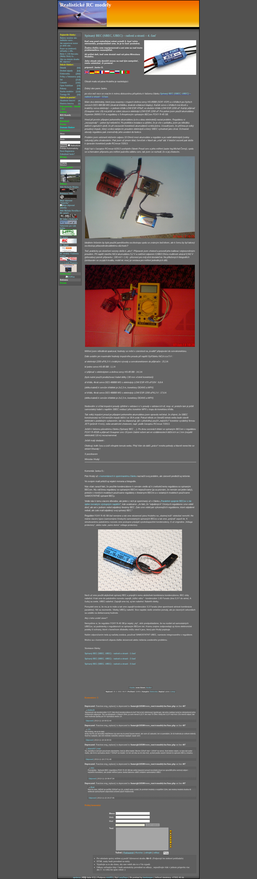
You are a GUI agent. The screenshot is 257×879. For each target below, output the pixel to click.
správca (76, 877)
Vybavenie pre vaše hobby (68, 227)
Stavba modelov (70, 91)
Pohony (70, 88)
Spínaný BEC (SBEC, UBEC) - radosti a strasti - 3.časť (110, 664)
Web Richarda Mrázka (69, 187)
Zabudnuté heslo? (67, 154)
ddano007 (92, 749)
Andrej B (90, 710)
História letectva (70, 103)
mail (99, 749)
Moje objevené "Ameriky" (66, 201)
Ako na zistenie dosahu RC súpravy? (69, 60)
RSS (62, 118)
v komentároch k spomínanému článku (118, 476)
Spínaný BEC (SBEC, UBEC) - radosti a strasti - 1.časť (110, 653)
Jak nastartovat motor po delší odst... (69, 44)
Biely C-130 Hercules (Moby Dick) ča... (69, 55)
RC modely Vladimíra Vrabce (69, 254)
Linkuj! (173, 691)
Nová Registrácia (67, 151)
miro (92, 768)
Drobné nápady (70, 71)
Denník (70, 68)
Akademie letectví (70, 100)
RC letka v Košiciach (69, 219)
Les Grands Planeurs (68, 263)
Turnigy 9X (70, 94)
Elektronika (70, 74)
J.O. (89, 729)
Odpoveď (89, 721)
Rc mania (64, 237)
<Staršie (132, 687)
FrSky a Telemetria (70, 77)
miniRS (109, 877)
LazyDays (123, 877)
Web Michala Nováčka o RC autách (70, 212)
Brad (92, 787)
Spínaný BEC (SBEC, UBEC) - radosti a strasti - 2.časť (110, 658)
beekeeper (148, 877)
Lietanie (70, 82)
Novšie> (149, 687)
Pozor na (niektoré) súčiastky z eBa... (68, 49)
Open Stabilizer (70, 85)
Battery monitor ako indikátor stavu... (68, 39)
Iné (70, 80)
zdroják (148, 852)
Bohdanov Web (66, 194)
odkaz (156, 852)
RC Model (64, 245)
